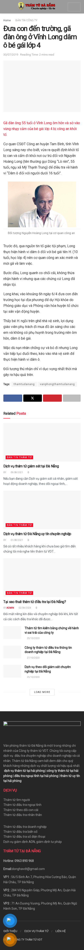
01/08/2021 (16, 540)
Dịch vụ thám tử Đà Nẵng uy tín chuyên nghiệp (37, 534)
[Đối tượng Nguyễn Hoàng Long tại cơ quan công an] (42, 204)
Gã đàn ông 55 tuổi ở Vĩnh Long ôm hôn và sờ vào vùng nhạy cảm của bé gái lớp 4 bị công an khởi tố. (41, 129)
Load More (42, 692)
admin (10, 608)
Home (7, 20)
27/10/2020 (32, 658)
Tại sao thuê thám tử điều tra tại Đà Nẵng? (34, 602)
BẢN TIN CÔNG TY (26, 20)
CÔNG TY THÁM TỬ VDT (27, 939)
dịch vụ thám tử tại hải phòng (24, 770)
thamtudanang (24, 384)
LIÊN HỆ (61, 931)
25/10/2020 (32, 677)
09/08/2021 (16, 472)
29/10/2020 (32, 638)
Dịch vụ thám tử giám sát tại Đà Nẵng (31, 466)
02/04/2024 (24, 608)
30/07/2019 (10, 54)
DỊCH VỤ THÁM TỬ (36, 931)
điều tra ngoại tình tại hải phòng (36, 776)
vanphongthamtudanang (57, 384)
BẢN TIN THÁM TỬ (19, 457)
